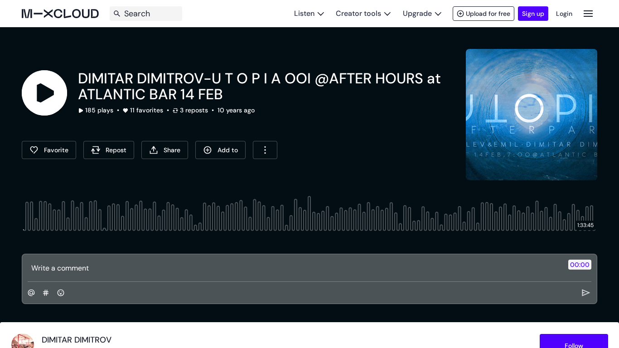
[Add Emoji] (61, 292)
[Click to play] (44, 93)
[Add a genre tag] (45, 292)
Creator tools (358, 13)
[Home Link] (60, 13)
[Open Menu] (588, 13)
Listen (304, 13)
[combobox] (265, 150)
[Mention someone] (31, 292)
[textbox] (294, 268)
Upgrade (417, 13)
